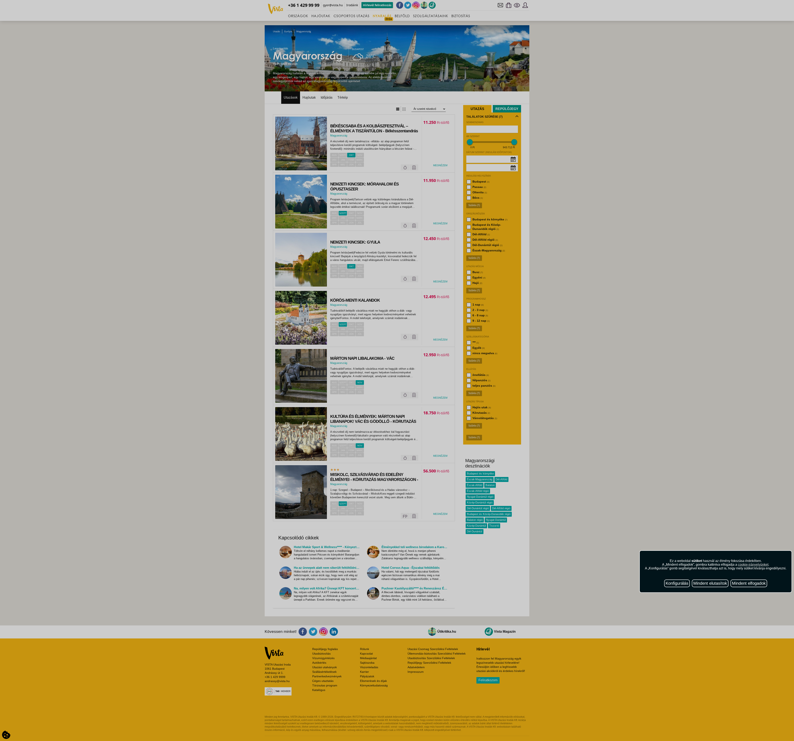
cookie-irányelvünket (753, 564)
